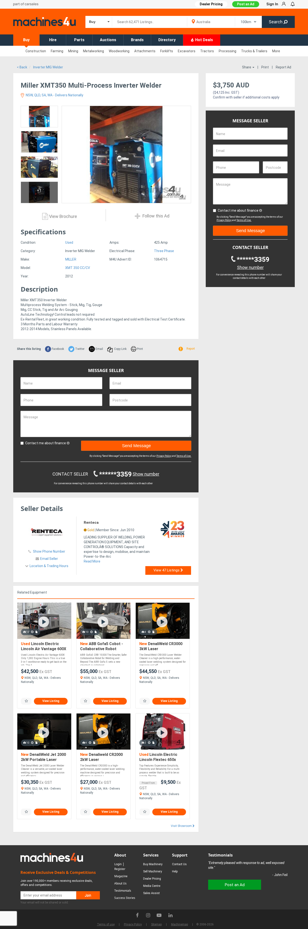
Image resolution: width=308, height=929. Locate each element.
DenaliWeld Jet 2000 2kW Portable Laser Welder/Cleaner (43, 757)
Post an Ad (245, 4)
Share (247, 67)
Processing (227, 51)
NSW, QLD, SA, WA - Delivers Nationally (54, 95)
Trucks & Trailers (254, 51)
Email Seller (49, 559)
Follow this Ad (155, 215)
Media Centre (151, 886)
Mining (73, 51)
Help (175, 871)
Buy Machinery (152, 864)
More (276, 51)
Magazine (121, 876)
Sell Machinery (152, 871)
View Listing (50, 701)
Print (265, 67)
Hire (53, 40)
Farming (57, 51)
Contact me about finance (46, 443)
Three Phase (164, 251)
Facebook (57, 349)
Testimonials (122, 891)
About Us (120, 883)
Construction (36, 51)
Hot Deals (203, 40)
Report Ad (283, 67)
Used (69, 242)
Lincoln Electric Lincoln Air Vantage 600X (43, 646)
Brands (137, 40)
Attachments (144, 51)
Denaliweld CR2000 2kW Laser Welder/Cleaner (101, 757)
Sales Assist (151, 893)
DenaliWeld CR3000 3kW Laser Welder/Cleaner (160, 646)
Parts (79, 40)
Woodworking (119, 51)
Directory (167, 40)
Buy (26, 40)
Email (99, 349)
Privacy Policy (163, 456)
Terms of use (106, 924)
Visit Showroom (181, 826)
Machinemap (179, 924)
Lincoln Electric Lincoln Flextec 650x (158, 757)
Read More (92, 561)
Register (119, 869)
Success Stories (124, 898)
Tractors (207, 51)
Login (118, 864)
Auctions (108, 40)
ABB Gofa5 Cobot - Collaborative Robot (101, 646)
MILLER (70, 259)
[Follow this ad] (26, 701)
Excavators (186, 51)
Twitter (79, 349)
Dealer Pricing (152, 878)
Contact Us (179, 864)
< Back (22, 67)
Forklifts (166, 51)
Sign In (272, 4)
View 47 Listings (167, 570)
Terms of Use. (183, 456)
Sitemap (156, 924)
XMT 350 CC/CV (77, 268)
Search (276, 21)
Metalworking (93, 51)
